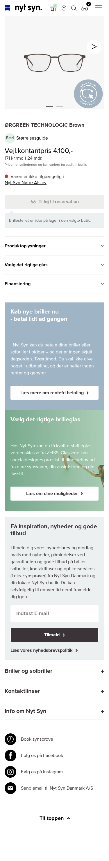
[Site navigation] (98, 8)
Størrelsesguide (32, 138)
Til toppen (52, 818)
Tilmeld (52, 635)
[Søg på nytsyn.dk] (73, 8)
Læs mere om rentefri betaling (52, 392)
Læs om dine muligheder (52, 493)
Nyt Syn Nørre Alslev (26, 182)
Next (94, 47)
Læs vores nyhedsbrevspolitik (42, 650)
